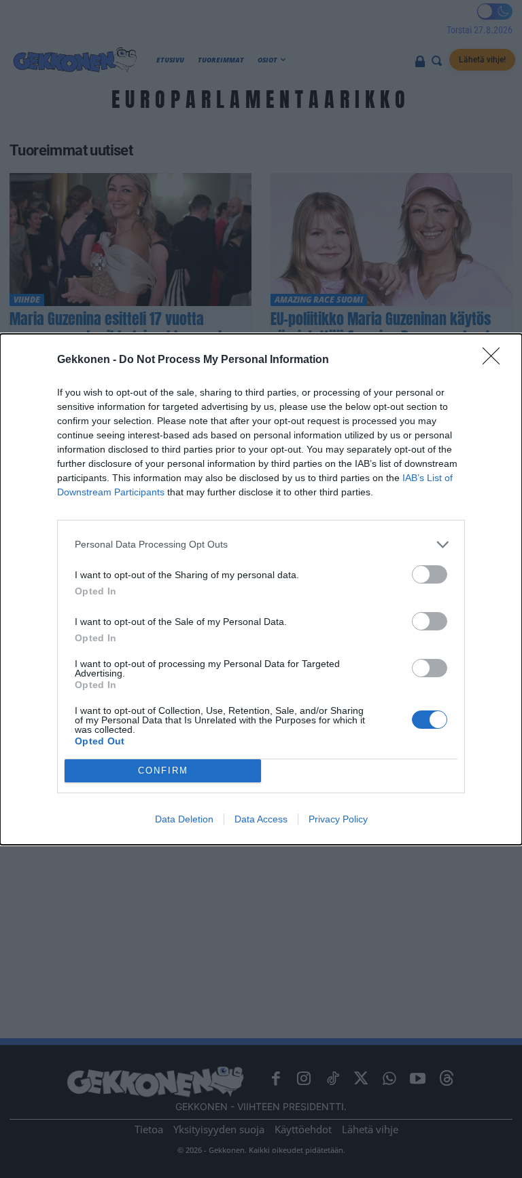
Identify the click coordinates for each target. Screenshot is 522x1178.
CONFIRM (163, 770)
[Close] (495, 360)
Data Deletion (184, 819)
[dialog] (261, 589)
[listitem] (261, 544)
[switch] (429, 574)
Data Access (261, 819)
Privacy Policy (338, 819)
